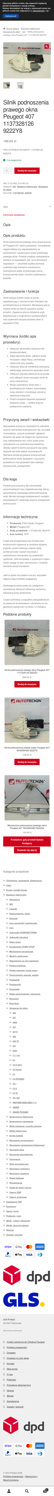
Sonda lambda (16, 1135)
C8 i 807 (16, 1097)
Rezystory (14, 998)
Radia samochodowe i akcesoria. (25, 994)
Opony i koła (12, 1211)
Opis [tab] (5, 206)
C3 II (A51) (17, 1064)
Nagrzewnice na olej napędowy (24, 960)
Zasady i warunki (15, 1406)
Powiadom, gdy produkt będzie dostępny (27, 841)
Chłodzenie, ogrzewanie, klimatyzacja (24, 880)
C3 (14, 1060)
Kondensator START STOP (21, 946)
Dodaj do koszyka (27, 170)
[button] (46, 46)
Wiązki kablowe (16, 1178)
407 (24, 31)
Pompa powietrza (17, 965)
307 (14, 1027)
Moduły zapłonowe (18, 956)
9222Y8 (28, 192)
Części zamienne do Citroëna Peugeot (26, 1342)
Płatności (11, 1379)
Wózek (10, 1395)
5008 (15, 1050)
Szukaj (27, 1491)
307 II (15, 1031)
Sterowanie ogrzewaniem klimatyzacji (27, 1145)
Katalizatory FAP (14, 1201)
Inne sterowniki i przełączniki (23, 923)
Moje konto (12, 1368)
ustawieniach (38, 11)
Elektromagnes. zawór (19, 913)
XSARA (16, 1107)
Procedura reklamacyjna (19, 1385)
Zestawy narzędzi (14, 1234)
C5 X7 (15, 1093)
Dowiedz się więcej (27, 850)
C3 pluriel (17, 1069)
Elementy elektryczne (30, 28)
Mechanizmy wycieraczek (21, 951)
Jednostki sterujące (18, 937)
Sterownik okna (16, 1149)
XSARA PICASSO (20, 1112)
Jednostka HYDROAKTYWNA (23, 932)
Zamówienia (13, 1401)
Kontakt (10, 1363)
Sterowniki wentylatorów (21, 1154)
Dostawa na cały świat (18, 1358)
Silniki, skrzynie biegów (17, 1225)
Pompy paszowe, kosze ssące (23, 970)
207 (14, 1017)
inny (11, 927)
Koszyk (41, 1489)
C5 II (15, 1088)
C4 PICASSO (18, 1079)
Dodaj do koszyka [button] (27, 684)
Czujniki (13, 909)
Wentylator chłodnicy (19, 1168)
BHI (11, 904)
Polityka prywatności (17, 1347)
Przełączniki (15, 984)
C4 (14, 1074)
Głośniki (13, 918)
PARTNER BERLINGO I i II (24, 1102)
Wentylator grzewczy (19, 1173)
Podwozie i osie (13, 1216)
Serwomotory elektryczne (21, 1116)
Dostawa (11, 1352)
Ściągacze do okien (11, 31)
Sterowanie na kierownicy (21, 1140)
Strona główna (12, 28)
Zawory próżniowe (18, 1197)
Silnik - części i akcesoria (18, 1220)
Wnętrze (10, 1230)
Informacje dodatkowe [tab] (14, 214)
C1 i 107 (16, 1055)
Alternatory (14, 899)
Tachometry (14, 1159)
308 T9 (16, 1041)
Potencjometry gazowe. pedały (24, 975)
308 (14, 1036)
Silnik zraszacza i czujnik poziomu (25, 1126)
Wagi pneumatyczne (19, 1164)
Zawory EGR (15, 1192)
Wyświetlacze (15, 1182)
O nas (10, 1374)
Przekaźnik (14, 979)
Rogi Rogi (14, 1003)
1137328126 (18, 192)
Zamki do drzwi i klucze (20, 1187)
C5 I (14, 1083)
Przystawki (14, 989)
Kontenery (11, 1206)
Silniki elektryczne (18, 1131)
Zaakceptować (10, 16)
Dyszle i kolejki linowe (16, 890)
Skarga (10, 1390)
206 (14, 1012)
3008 (15, 1022)
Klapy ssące (15, 942)
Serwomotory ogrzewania (21, 1121)
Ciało (8, 885)
